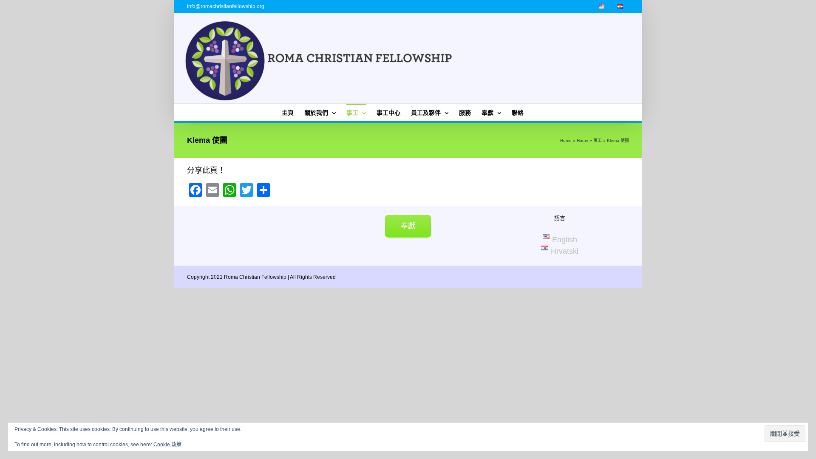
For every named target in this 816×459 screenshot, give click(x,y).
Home (566, 140)
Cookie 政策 (167, 445)
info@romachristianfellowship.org (225, 6)
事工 (597, 140)
